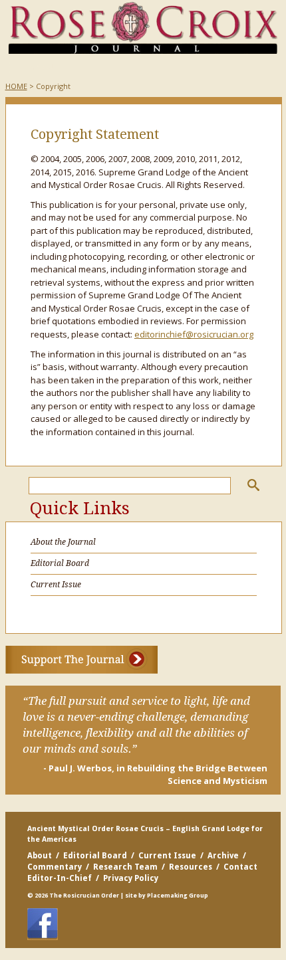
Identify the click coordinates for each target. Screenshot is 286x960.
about (39, 855)
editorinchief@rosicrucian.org (193, 334)
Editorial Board (60, 563)
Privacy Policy (130, 878)
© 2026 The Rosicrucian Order (73, 895)
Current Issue (56, 584)
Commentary (54, 867)
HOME (16, 86)
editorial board (95, 855)
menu (31, 67)
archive (223, 855)
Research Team (125, 867)
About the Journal (63, 542)
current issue (167, 855)
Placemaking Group (177, 895)
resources (190, 867)
